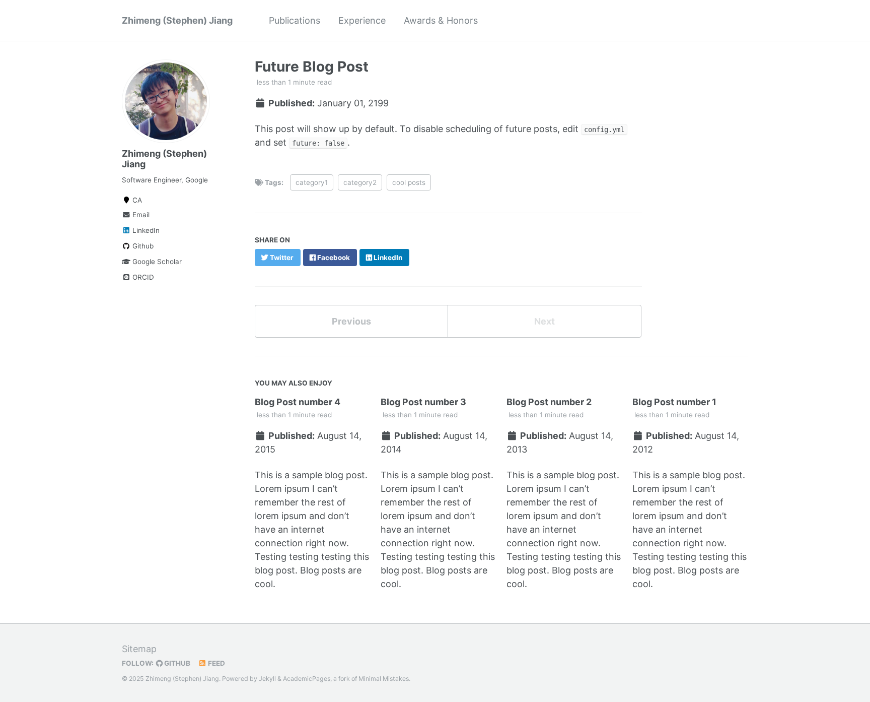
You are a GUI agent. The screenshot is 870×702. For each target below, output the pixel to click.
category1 (312, 182)
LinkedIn (145, 230)
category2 (360, 182)
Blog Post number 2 (549, 402)
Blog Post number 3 (423, 402)
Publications (294, 20)
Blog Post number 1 (674, 402)
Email (140, 215)
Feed (215, 663)
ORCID (142, 277)
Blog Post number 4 (297, 402)
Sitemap (139, 649)
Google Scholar (156, 262)
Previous (351, 321)
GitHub (176, 663)
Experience (362, 20)
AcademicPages (306, 678)
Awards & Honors (441, 20)
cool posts (408, 182)
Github (142, 246)
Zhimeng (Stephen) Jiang (177, 20)
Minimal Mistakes (383, 678)
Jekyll (267, 678)
